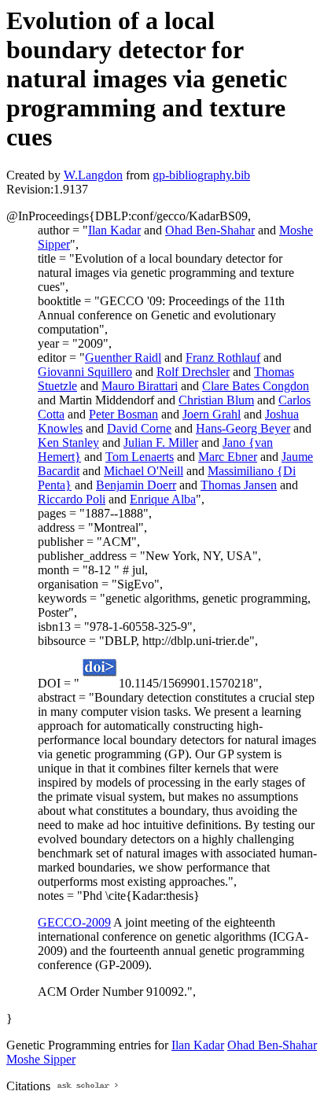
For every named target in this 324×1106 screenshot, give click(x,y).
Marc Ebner (227, 456)
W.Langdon (93, 175)
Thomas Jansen (239, 485)
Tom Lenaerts (139, 456)
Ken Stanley (68, 442)
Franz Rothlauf (223, 357)
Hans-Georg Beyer (243, 428)
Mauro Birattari (139, 386)
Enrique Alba (163, 499)
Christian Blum (216, 400)
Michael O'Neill (143, 470)
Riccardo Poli (71, 499)
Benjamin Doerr (136, 485)
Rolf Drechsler (193, 371)
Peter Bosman (123, 414)
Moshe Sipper (40, 1059)
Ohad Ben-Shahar (210, 230)
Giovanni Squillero (85, 371)
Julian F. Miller (160, 442)
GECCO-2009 (74, 922)
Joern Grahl (211, 414)
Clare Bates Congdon (255, 386)
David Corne (139, 428)
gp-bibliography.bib (201, 175)
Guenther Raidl (123, 357)
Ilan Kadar (114, 230)
